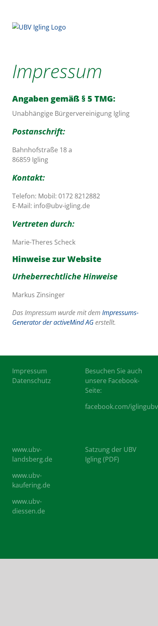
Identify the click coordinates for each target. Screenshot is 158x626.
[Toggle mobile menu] (142, 26)
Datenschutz (31, 380)
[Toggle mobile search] (128, 26)
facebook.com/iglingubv (121, 406)
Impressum (29, 370)
